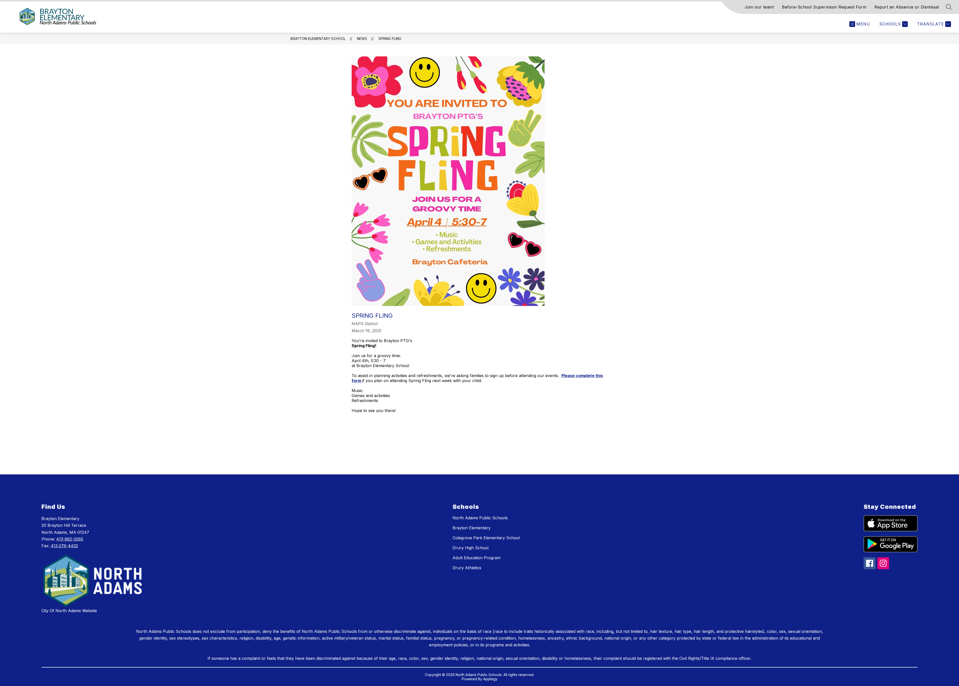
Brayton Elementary (471, 527)
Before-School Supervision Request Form (824, 6)
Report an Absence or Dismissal (906, 6)
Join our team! (759, 6)
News (362, 38)
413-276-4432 (64, 545)
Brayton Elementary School (318, 38)
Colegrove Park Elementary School (486, 537)
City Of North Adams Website (69, 610)
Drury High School (470, 547)
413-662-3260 (69, 539)
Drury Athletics (467, 567)
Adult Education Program (476, 557)
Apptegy (490, 679)
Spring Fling (389, 38)
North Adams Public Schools (480, 517)
